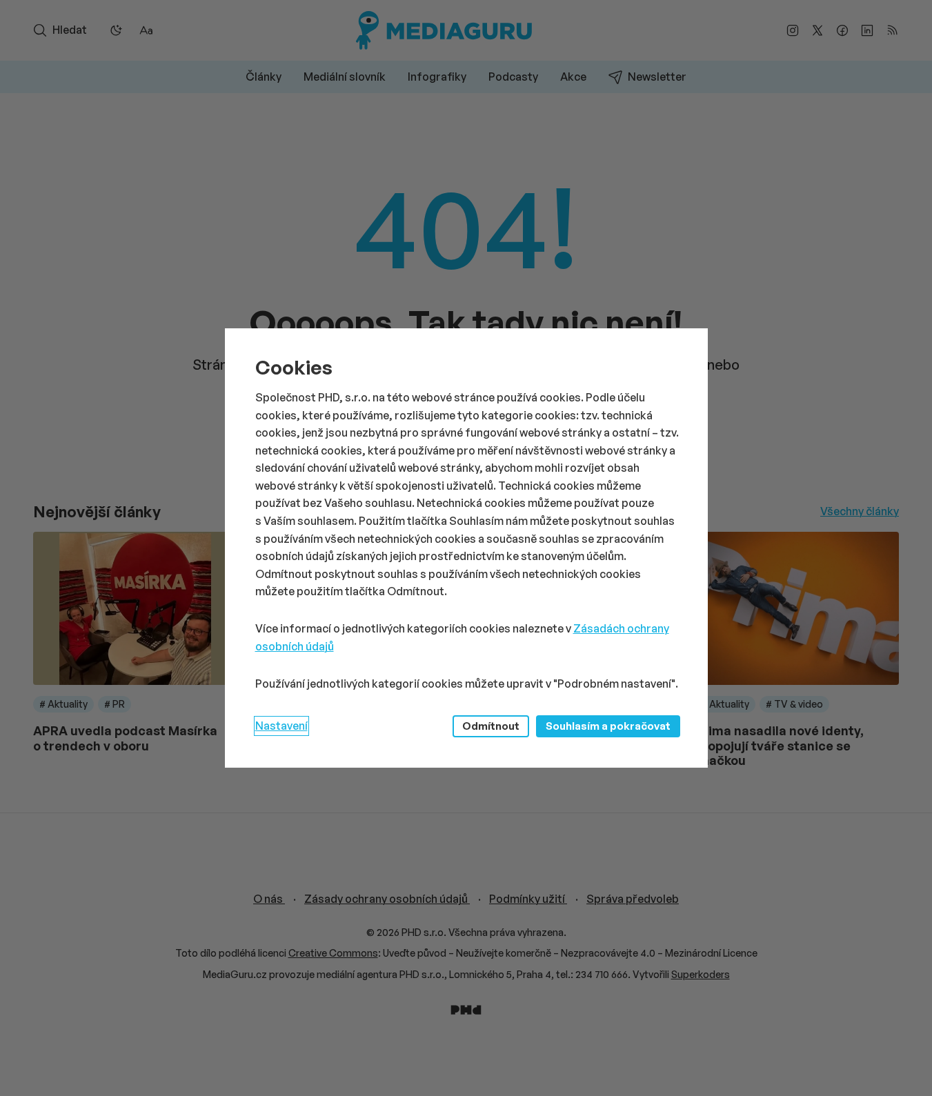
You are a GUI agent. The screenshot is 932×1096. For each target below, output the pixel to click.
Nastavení (281, 726)
